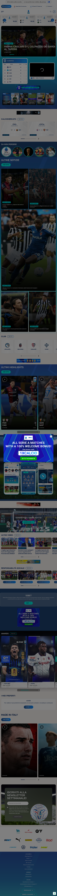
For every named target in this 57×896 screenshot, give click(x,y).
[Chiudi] (51, 436)
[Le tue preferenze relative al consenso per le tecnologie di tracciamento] (54, 893)
